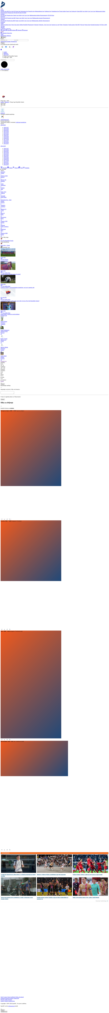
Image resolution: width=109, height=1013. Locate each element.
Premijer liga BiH (5, 11)
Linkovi (2, 1001)
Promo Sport (87, 24)
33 (4, 104)
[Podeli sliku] (2, 519)
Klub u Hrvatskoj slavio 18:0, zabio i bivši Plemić (86, 897)
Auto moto (16, 24)
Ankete (6, 1001)
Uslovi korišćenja (11, 997)
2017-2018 (6, 139)
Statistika (27, 167)
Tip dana (3, 26)
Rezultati (4, 167)
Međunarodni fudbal (100, 11)
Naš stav (82, 24)
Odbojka (19, 30)
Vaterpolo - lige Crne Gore (45, 24)
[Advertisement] (54, 82)
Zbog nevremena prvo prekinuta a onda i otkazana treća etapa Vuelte (17, 898)
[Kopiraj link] (10, 519)
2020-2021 (6, 135)
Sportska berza (7, 24)
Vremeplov (65, 24)
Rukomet (25, 30)
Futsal (67, 11)
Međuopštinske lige (39, 11)
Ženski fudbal (62, 11)
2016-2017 (6, 140)
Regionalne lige (24, 11)
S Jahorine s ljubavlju (6, 28)
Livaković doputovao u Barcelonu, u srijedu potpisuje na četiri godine (18, 875)
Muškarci (6, 53)
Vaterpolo (36, 24)
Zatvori (2, 384)
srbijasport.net (11, 1006)
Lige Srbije (85, 11)
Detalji (2, 381)
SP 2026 (24, 12)
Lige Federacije (72, 11)
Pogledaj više (4, 315)
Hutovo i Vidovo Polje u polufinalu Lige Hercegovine (51, 874)
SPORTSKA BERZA (6, 35)
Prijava (3, 37)
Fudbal (4, 30)
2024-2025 (6, 54)
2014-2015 (6, 143)
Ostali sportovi (71, 24)
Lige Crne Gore (91, 11)
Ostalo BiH (79, 11)
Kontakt (11, 998)
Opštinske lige (47, 11)
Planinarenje (31, 24)
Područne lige (31, 11)
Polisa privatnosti (20, 997)
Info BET (77, 24)
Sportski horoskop (95, 24)
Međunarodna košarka (35, 15)
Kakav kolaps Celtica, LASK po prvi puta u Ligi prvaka (87, 874)
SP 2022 (20, 12)
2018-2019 (6, 138)
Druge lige (17, 11)
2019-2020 (6, 136)
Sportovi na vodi (55, 24)
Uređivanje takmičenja (21, 122)
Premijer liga (10, 15)
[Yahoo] (13, 47)
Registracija (14, 41)
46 (1, 104)
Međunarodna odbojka (37, 20)
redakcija (3, 113)
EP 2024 (16, 12)
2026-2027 (6, 127)
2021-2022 (6, 134)
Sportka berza (11, 1001)
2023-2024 (6, 131)
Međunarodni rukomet (37, 18)
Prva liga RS (12, 11)
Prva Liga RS (4, 18)
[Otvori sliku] (7, 519)
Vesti (2, 8)
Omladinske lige (55, 11)
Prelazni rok (10, 12)
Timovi (16, 167)
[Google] (2, 47)
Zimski (2, 24)
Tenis (12, 24)
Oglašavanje (16, 998)
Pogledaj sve (4, 361)
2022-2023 (6, 132)
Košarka (13, 30)
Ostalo (14, 15)
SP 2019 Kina (51, 15)
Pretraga (10, 999)
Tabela (11, 167)
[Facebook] (6, 47)
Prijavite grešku (4, 999)
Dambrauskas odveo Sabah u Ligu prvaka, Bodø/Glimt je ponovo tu (52, 898)
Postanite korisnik (5, 998)
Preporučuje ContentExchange (101, 900)
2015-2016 (6, 142)
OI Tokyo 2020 (103, 24)
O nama (5, 997)
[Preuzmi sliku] (4, 519)
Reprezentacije (4, 12)
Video (61, 24)
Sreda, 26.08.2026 (5, 69)
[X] (9, 47)
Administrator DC (5, 119)
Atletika (21, 24)
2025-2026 (6, 128)
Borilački (25, 24)
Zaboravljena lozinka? (6, 41)
